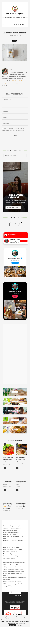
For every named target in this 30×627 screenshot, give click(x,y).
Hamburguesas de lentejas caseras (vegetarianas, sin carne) (8, 460)
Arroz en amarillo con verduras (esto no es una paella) (21, 504)
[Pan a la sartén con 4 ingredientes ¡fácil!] (21, 473)
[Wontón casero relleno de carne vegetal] (8, 473)
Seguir (15, 296)
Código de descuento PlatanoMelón (13, 567)
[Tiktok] (24, 24)
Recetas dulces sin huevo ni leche (12, 549)
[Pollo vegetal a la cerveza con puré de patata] (21, 449)
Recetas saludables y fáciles (11, 532)
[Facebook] (14, 24)
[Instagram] (18, 24)
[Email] (20, 24)
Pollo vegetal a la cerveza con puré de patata (20, 459)
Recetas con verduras (9, 558)
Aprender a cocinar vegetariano (12, 528)
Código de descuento (9, 573)
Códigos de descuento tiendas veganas (14, 562)
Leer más (19, 625)
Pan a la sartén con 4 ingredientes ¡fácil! (21, 482)
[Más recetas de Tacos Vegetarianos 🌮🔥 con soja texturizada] (8, 495)
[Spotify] (22, 24)
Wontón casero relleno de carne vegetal (7, 482)
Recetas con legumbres (9, 554)
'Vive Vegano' (16, 81)
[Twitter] (16, 24)
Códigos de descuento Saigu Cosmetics (14, 565)
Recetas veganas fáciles (10, 530)
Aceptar (12, 625)
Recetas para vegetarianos (10, 534)
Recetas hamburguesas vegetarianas (13, 526)
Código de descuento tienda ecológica (13, 571)
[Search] (27, 24)
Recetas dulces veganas (10, 551)
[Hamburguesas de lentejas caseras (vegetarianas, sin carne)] (8, 449)
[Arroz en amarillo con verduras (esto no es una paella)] (21, 495)
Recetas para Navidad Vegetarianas (13, 556)
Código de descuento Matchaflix (12, 581)
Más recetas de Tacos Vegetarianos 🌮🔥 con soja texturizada (8, 505)
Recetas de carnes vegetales (11, 547)
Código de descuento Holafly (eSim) (13, 569)
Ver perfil (15, 263)
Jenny (12, 69)
